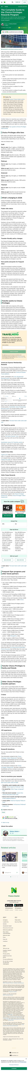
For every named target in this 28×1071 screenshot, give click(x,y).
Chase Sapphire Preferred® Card (15, 787)
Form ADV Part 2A (18, 1016)
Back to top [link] (6, 822)
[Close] (26, 1058)
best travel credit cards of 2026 (9, 782)
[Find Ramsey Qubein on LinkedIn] (13, 833)
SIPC (12, 1014)
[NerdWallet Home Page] (5, 2)
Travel (6, 6)
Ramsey (14, 831)
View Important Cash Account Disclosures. (13, 1025)
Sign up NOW (14, 351)
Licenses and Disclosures (19, 982)
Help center (18, 919)
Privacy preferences (8, 959)
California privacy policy (7, 956)
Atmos (22, 599)
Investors (5, 941)
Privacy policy (6, 953)
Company (5, 919)
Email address (5, 345)
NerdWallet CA (15, 1055)
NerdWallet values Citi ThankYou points (11, 442)
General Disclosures (15, 1019)
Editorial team (6, 935)
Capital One (4, 454)
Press (4, 937)
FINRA (9, 1014)
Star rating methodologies (6, 932)
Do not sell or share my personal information (8, 963)
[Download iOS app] (9, 905)
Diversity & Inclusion (8, 927)
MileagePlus (13, 636)
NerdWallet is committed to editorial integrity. (12, 49)
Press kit (5, 939)
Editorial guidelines (8, 929)
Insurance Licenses (13, 991)
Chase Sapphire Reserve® (9, 798)
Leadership (5, 921)
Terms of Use (20, 356)
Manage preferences (14, 1064)
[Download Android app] (18, 905)
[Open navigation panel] (2, 2)
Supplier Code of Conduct (7, 951)
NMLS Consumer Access (8, 982)
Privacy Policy (21, 357)
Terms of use (6, 948)
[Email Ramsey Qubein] (10, 833)
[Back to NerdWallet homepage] (2, 6)
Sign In (18, 2)
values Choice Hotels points (17, 99)
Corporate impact (7, 925)
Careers (5, 923)
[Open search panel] (12, 2)
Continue (13, 1068)
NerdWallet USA (15, 1052)
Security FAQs (18, 921)
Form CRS (12, 1016)
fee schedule (21, 1019)
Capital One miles (6, 459)
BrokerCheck (11, 1020)
